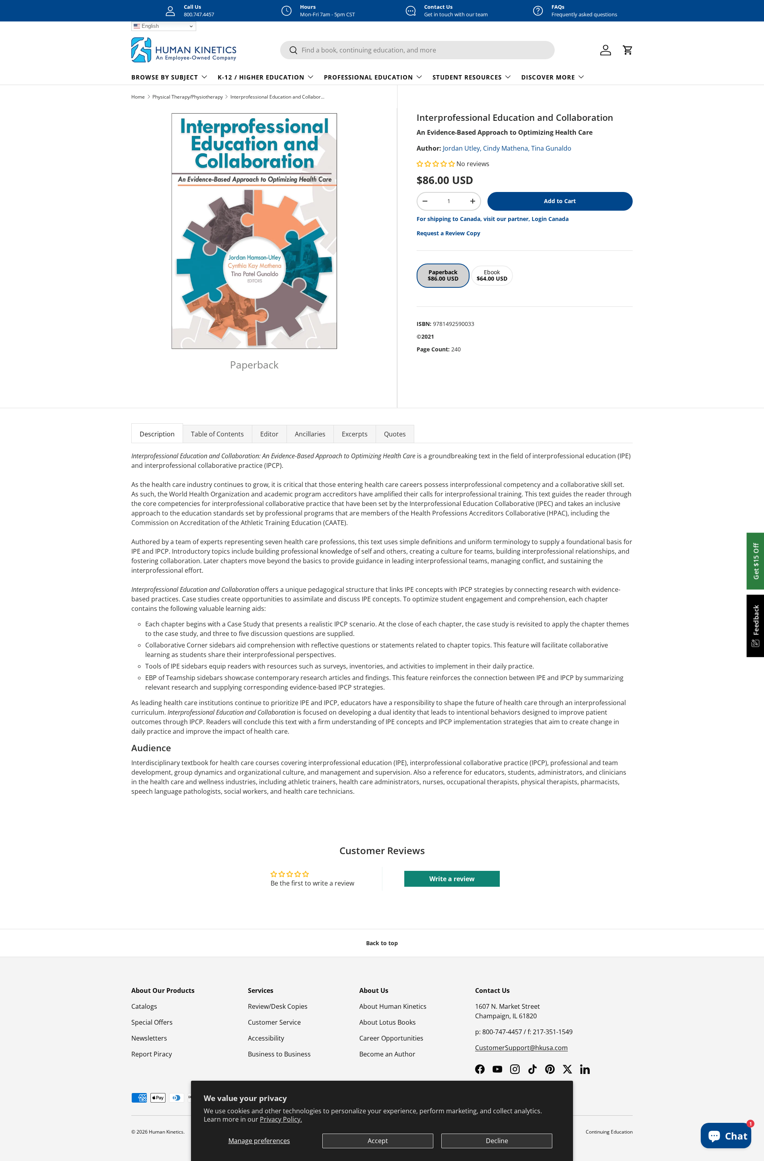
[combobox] (417, 50)
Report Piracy (151, 1054)
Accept (378, 1140)
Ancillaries (310, 434)
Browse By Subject (164, 77)
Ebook (492, 275)
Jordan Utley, (462, 148)
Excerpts (355, 434)
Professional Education (368, 77)
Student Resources (467, 77)
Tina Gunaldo (551, 148)
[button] (436, 163)
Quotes (395, 434)
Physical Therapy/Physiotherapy (187, 96)
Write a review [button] (452, 878)
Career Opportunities (391, 1038)
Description (157, 434)
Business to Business (279, 1054)
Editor (269, 434)
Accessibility (266, 1038)
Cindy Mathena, (506, 148)
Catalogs (144, 1006)
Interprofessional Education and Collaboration (278, 96)
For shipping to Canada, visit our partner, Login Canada (493, 219)
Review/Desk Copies (278, 1006)
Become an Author (387, 1054)
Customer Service (274, 1022)
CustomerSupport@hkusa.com (521, 1047)
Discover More (548, 77)
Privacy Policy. (281, 1119)
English (149, 26)
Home (138, 96)
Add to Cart (560, 201)
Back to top (382, 943)
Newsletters (149, 1038)
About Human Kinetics (393, 1006)
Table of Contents (217, 434)
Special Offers (152, 1022)
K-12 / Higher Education (261, 77)
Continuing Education (609, 1131)
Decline (497, 1140)
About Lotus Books (387, 1022)
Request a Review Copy (448, 233)
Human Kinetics (166, 1131)
